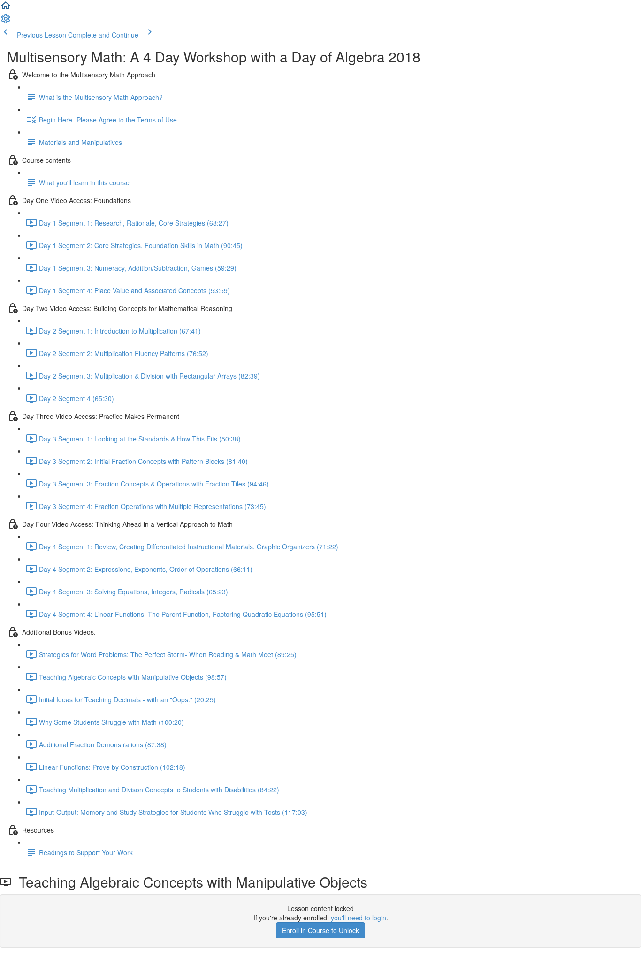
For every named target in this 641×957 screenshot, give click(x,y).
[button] (5, 8)
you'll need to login (358, 917)
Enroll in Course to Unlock (320, 930)
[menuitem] (5, 21)
